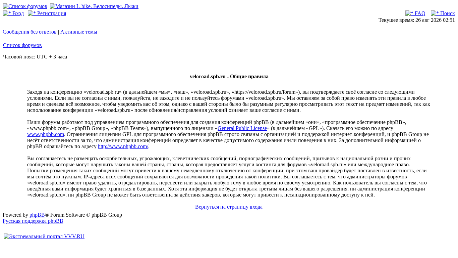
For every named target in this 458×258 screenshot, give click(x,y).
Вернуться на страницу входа (229, 207)
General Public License (242, 128)
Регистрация (51, 13)
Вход (17, 13)
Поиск (447, 13)
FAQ (419, 13)
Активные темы (78, 32)
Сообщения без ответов (30, 32)
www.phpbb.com (45, 134)
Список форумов (22, 45)
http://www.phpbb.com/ (123, 146)
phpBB (37, 215)
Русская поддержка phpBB (33, 221)
